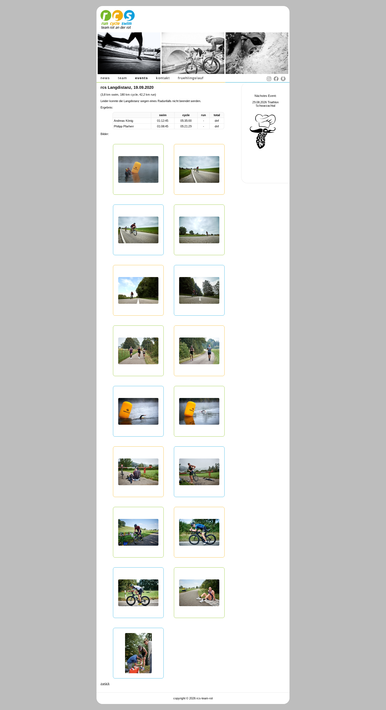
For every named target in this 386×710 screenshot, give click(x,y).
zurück (105, 683)
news (105, 78)
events (141, 78)
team (122, 78)
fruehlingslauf (191, 78)
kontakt (163, 78)
